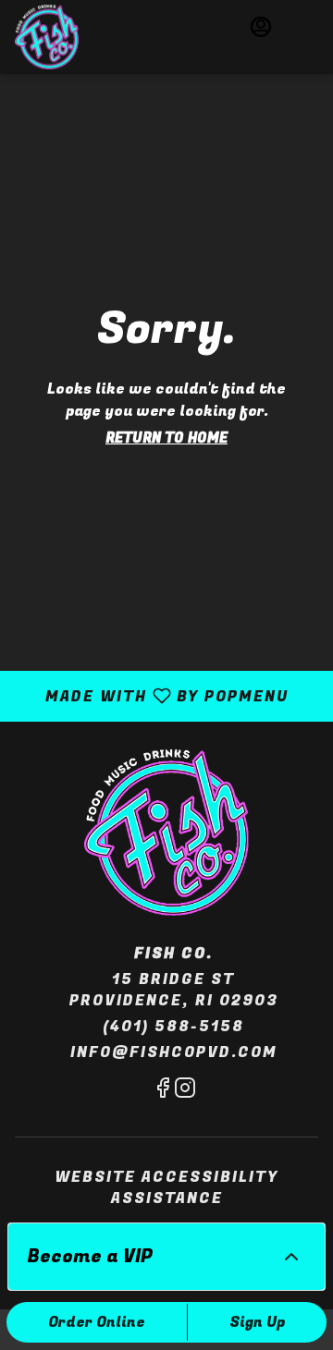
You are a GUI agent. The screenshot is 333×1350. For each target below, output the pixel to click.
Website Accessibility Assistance (166, 1188)
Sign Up (257, 1322)
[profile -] (261, 27)
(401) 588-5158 (173, 1027)
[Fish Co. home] (84, 37)
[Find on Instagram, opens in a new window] (185, 1092)
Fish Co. (166, 832)
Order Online (96, 1322)
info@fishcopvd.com (174, 1053)
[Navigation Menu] (307, 27)
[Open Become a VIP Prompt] (291, 1256)
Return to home (166, 438)
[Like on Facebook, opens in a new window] (163, 1092)
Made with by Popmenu (151, 695)
